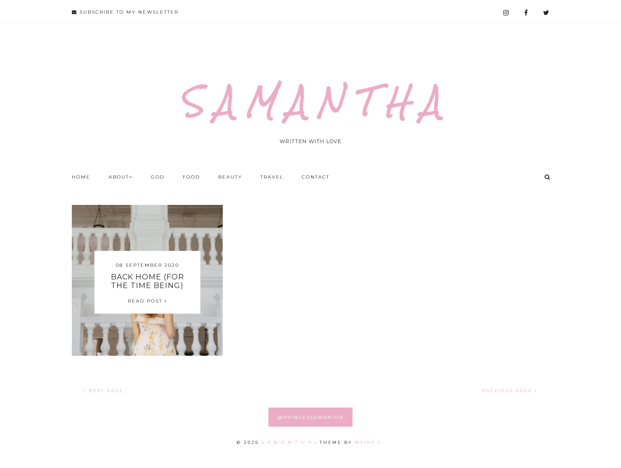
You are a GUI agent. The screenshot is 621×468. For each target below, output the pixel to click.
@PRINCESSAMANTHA (311, 417)
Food (191, 177)
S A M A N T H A (310, 101)
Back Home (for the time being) (147, 281)
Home (81, 177)
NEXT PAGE (105, 390)
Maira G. (369, 442)
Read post (146, 301)
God (158, 177)
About (119, 177)
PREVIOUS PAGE (508, 390)
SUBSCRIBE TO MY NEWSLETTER (128, 12)
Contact (316, 177)
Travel (272, 177)
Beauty (230, 177)
